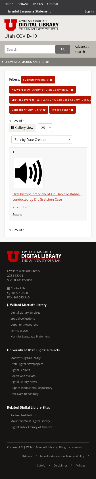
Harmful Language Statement (29, 11)
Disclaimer (60, 465)
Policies (80, 465)
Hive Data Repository (24, 394)
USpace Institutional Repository (31, 388)
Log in (89, 11)
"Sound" (61, 109)
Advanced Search (82, 49)
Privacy (27, 456)
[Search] (62, 49)
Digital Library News (23, 382)
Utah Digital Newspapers (26, 364)
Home (8, 4)
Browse (23, 4)
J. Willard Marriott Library (23, 271)
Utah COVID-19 (20, 36)
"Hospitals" (36, 79)
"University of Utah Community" (41, 89)
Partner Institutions (23, 415)
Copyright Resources (24, 325)
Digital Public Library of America (31, 427)
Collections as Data (22, 376)
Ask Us (38, 4)
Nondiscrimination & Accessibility (62, 456)
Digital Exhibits (20, 370)
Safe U (41, 465)
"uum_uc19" (27, 109)
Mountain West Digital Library (30, 421)
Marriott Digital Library (25, 358)
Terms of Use (19, 331)
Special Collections (22, 319)
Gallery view (23, 127)
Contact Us (17, 288)
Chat (54, 4)
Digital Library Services (25, 312)
